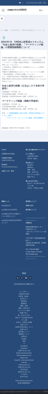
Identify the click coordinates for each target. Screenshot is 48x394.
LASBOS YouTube (8, 154)
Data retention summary (24, 381)
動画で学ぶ (31, 177)
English (24, 339)
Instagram (24, 346)
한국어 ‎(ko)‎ (24, 376)
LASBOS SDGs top (8, 160)
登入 (44, 3)
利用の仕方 (29, 205)
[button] (21, 3)
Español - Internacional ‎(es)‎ (24, 360)
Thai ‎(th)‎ (24, 362)
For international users (9, 167)
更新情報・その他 (7, 30)
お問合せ (24, 336)
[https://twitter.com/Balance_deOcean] (17, 278)
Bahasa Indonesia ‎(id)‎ (24, 353)
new (1, 30)
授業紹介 (30, 167)
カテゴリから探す (33, 174)
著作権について (31, 210)
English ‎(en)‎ (24, 358)
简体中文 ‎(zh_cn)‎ (24, 372)
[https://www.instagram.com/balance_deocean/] (30, 278)
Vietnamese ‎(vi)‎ (24, 365)
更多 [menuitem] (40, 10)
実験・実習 (31, 170)
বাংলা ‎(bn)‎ (24, 374)
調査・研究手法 (32, 172)
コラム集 (30, 186)
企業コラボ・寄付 (8, 171)
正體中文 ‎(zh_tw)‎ (24, 351)
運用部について (31, 201)
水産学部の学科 (32, 156)
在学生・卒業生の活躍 (35, 188)
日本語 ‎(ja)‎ (24, 369)
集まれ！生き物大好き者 (35, 183)
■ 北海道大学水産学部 (9, 210)
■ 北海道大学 (6, 205)
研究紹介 (30, 165)
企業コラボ (24, 325)
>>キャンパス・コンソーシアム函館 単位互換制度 (25, 118)
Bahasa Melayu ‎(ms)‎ (24, 355)
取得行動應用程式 (24, 383)
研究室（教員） (32, 158)
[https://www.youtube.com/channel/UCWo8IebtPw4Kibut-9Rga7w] (26, 278)
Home (4, 150)
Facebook (24, 348)
